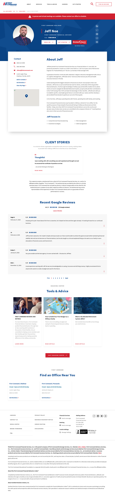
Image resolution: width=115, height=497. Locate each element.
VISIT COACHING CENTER (56, 355)
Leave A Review (57, 211)
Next (66, 278)
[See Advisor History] (79, 42)
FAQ (11, 433)
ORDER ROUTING (40, 424)
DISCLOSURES (39, 428)
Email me (47, 42)
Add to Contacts (21, 79)
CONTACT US (14, 419)
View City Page (21, 85)
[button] (26, 96)
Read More (39, 170)
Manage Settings (66, 432)
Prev (48, 278)
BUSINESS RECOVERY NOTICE (44, 419)
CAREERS (13, 415)
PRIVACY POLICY (40, 415)
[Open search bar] (92, 4)
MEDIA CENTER (14, 424)
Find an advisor (104, 4)
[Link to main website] (10, 4)
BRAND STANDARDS (16, 428)
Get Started (62, 42)
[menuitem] (29, 4)
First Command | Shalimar (17, 384)
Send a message (66, 418)
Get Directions (21, 82)
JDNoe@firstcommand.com (25, 70)
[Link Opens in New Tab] (96, 26)
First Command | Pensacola (51, 384)
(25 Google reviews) (64, 207)
